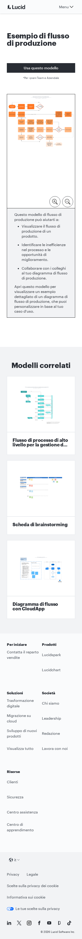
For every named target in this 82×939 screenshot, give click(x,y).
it (15, 860)
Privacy (13, 874)
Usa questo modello (41, 68)
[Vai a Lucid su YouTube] (49, 923)
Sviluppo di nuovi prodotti (22, 733)
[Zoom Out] (67, 201)
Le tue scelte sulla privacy (37, 908)
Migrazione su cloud (19, 718)
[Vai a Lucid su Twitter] (19, 923)
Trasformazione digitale (20, 703)
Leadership (51, 718)
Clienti (12, 782)
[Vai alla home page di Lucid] (22, 6)
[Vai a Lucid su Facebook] (39, 923)
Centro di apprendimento (20, 827)
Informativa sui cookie (26, 897)
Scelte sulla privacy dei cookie (33, 885)
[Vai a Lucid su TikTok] (69, 923)
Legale (32, 874)
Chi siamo (50, 703)
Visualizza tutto (20, 748)
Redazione (51, 733)
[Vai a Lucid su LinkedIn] (9, 923)
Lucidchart (51, 670)
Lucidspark (51, 654)
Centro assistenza (22, 812)
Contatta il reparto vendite (23, 655)
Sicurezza (15, 797)
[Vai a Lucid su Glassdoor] (59, 923)
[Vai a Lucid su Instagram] (29, 923)
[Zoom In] (54, 201)
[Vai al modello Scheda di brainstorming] (41, 497)
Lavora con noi (55, 748)
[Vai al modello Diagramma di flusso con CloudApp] (41, 579)
